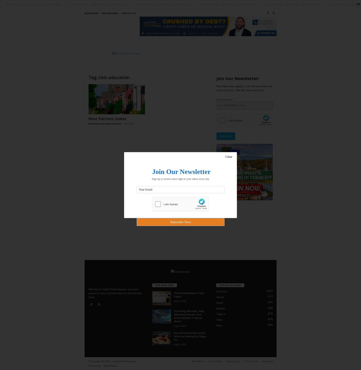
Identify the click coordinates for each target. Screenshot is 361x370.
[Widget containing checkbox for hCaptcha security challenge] (180, 204)
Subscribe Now (180, 222)
